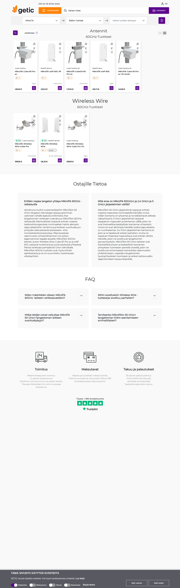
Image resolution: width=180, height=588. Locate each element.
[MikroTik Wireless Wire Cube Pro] (25, 124)
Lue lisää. (80, 578)
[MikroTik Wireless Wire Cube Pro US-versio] (77, 124)
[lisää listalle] (34, 52)
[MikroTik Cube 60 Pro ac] (25, 52)
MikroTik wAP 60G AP (51, 66)
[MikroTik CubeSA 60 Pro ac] (77, 52)
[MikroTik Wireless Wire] (51, 124)
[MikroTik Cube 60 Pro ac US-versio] (128, 52)
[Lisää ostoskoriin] (60, 88)
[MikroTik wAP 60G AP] (51, 52)
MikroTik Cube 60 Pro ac (25, 67)
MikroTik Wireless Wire (49, 139)
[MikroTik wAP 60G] (102, 52)
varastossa (29, 33)
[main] (24, 10)
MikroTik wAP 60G (101, 66)
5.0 (19, 135)
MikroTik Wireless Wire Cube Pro (23, 139)
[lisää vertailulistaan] (34, 43)
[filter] (162, 20)
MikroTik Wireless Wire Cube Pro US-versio (75, 141)
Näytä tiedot (89, 585)
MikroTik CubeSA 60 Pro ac (76, 67)
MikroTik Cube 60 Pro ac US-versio (128, 67)
